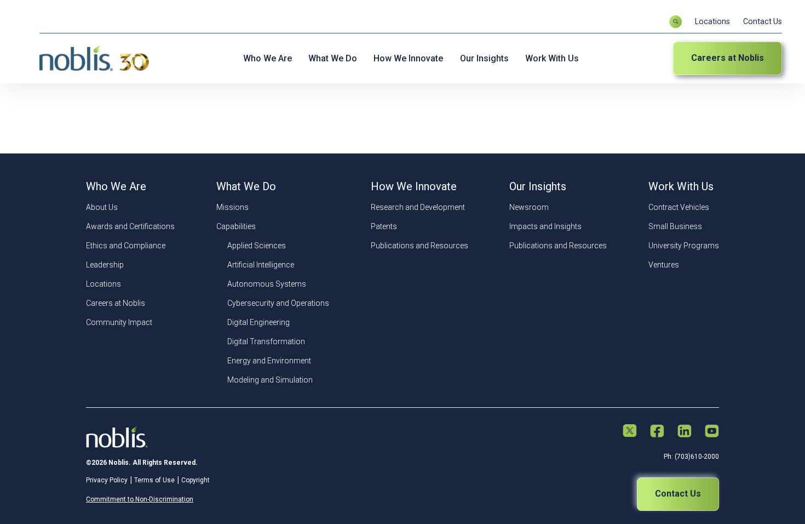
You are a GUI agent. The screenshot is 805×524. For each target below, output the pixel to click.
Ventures (663, 264)
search (675, 21)
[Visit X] (630, 432)
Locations (712, 21)
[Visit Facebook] (657, 432)
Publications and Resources (419, 245)
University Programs (683, 245)
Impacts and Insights (545, 226)
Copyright (195, 480)
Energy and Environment (269, 360)
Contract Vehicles (678, 207)
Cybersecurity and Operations (278, 303)
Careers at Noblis (727, 58)
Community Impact (119, 322)
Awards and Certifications (130, 226)
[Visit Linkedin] (684, 432)
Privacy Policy (107, 480)
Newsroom (529, 207)
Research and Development (418, 207)
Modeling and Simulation (270, 379)
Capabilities (236, 226)
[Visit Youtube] (712, 432)
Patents (384, 226)
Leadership (105, 264)
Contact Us (762, 21)
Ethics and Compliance (125, 245)
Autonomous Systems (266, 284)
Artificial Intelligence (260, 264)
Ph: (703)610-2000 (691, 456)
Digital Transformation (266, 341)
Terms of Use (154, 480)
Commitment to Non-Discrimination (139, 499)
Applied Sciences (256, 245)
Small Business (675, 226)
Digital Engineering (258, 322)
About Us (102, 207)
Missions (232, 207)
